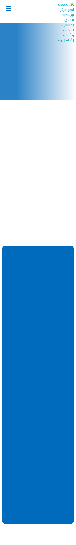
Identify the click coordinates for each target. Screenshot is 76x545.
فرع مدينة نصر (45, 415)
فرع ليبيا (51, 497)
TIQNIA (19, 532)
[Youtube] (56, 316)
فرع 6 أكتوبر (47, 442)
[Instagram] (47, 316)
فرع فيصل (48, 469)
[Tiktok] (39, 316)
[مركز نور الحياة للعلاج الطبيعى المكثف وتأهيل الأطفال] (57, 22)
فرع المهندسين (44, 388)
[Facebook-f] (64, 316)
